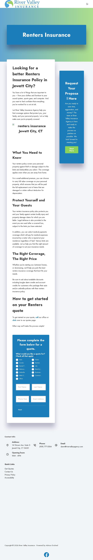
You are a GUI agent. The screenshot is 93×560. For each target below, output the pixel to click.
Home (37, 360)
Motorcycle (22, 369)
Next (20, 409)
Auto (20, 360)
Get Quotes (9, 468)
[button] (71, 149)
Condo (21, 363)
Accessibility (9, 477)
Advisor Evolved (52, 545)
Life (36, 366)
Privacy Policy (10, 474)
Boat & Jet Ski (39, 369)
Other (21, 379)
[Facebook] (46, 554)
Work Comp (23, 376)
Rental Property (23, 366)
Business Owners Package (39, 372)
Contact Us (9, 471)
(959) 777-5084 (45, 446)
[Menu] (87, 4)
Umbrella (22, 372)
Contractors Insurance (39, 376)
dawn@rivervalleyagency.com (72, 446)
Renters (37, 363)
